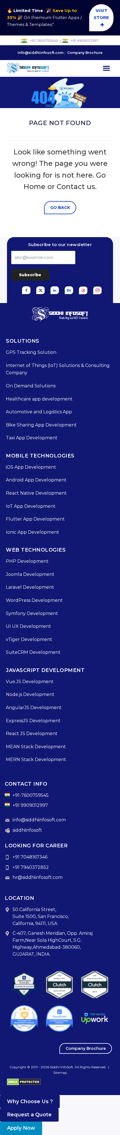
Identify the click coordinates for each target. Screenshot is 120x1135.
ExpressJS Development (33, 720)
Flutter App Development (35, 519)
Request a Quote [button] (29, 1115)
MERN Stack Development (36, 759)
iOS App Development (31, 467)
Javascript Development (45, 670)
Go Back (60, 207)
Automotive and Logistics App (39, 411)
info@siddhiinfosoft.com (40, 53)
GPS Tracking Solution (31, 352)
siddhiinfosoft (27, 830)
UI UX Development (28, 626)
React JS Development (31, 733)
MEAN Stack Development (36, 746)
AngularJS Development (34, 707)
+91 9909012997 (85, 40)
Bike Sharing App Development (41, 425)
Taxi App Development (31, 437)
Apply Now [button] (21, 1128)
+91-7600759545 (44, 40)
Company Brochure (84, 53)
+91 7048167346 (30, 857)
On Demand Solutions (31, 385)
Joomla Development (30, 574)
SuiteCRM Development (33, 652)
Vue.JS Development (30, 681)
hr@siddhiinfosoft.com (38, 877)
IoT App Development (31, 506)
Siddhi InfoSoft (61, 1067)
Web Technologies (36, 550)
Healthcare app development (39, 399)
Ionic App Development (32, 532)
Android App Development (36, 480)
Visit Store (101, 14)
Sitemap (60, 1072)
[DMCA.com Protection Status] (24, 1081)
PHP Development (27, 561)
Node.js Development (30, 694)
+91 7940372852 (31, 867)
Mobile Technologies (40, 456)
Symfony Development (32, 613)
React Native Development (36, 493)
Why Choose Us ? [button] (30, 1101)
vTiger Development (29, 639)
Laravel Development (30, 587)
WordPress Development (34, 600)
